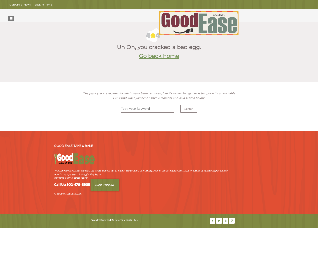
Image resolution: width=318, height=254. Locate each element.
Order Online (105, 184)
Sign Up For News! (20, 4)
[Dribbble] (225, 221)
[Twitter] (219, 221)
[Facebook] (212, 221)
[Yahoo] (232, 221)
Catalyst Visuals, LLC (126, 220)
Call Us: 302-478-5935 (72, 185)
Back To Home (43, 4)
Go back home (159, 55)
